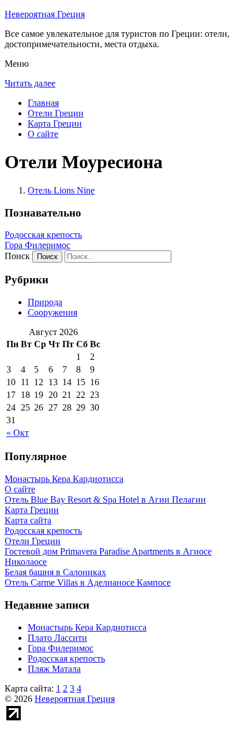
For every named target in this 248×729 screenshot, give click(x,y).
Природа (45, 302)
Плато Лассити (57, 638)
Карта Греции (55, 123)
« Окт (17, 433)
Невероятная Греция (45, 14)
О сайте (43, 134)
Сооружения (52, 312)
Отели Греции (56, 113)
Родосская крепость (43, 235)
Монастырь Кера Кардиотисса (87, 627)
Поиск (17, 256)
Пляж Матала (54, 669)
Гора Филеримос (37, 245)
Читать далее (30, 83)
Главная (43, 103)
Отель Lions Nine (61, 190)
